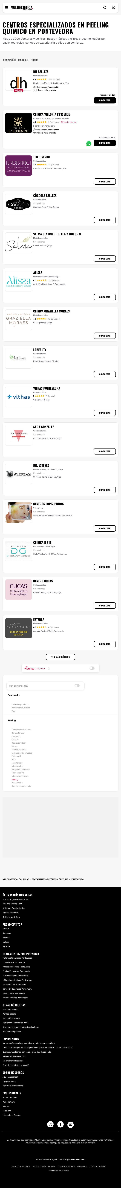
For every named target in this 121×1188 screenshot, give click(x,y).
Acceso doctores (10, 1097)
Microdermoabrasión (21, 769)
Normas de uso (39, 1167)
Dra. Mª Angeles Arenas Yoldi (15, 899)
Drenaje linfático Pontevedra (15, 998)
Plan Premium (9, 1102)
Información (9, 60)
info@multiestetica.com (74, 1159)
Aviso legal (82, 1167)
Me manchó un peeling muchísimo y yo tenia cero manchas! (29, 1043)
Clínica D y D (42, 542)
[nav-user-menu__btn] (114, 7)
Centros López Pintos (48, 503)
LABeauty (39, 349)
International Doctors (12, 1115)
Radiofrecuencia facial (21, 786)
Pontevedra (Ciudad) (21, 707)
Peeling (15, 779)
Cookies (51, 1167)
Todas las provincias (20, 704)
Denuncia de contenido (13, 1086)
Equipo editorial (9, 1081)
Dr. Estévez (41, 465)
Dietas (14, 746)
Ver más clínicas (60, 656)
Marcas (6, 1106)
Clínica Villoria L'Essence (51, 114)
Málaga (6, 942)
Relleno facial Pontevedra (14, 993)
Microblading (17, 766)
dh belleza (41, 71)
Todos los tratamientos (21, 729)
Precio (34, 60)
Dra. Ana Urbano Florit (12, 904)
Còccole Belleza (45, 195)
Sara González (43, 426)
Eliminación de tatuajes (22, 753)
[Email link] (70, 1125)
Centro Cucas (43, 581)
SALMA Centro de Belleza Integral (57, 234)
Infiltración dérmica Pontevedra (16, 967)
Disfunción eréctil (10, 1009)
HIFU (14, 759)
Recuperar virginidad (12, 1031)
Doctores (23, 60)
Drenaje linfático (19, 749)
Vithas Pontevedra (46, 388)
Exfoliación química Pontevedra (16, 971)
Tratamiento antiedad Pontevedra (17, 958)
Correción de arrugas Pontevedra (17, 989)
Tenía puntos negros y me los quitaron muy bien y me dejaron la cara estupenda (37, 1047)
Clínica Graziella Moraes (51, 311)
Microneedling (18, 773)
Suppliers (7, 1110)
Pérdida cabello (9, 1014)
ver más (65, 118)
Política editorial (98, 1167)
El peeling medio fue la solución (16, 1065)
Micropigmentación (20, 776)
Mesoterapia (17, 763)
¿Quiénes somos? (10, 1077)
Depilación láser (19, 743)
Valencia (6, 937)
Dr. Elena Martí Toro (11, 917)
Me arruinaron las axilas (13, 1061)
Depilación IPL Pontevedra (14, 984)
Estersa (38, 619)
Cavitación (16, 736)
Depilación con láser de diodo (16, 1022)
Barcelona (7, 933)
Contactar (104, 100)
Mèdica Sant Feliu (10, 912)
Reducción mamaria (11, 1018)
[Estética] (22, 8)
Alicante (6, 946)
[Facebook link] (60, 1125)
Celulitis (15, 739)
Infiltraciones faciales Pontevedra (17, 980)
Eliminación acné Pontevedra (15, 975)
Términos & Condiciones (59, 1171)
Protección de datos (21, 1167)
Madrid (6, 928)
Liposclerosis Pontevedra (14, 962)
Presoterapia (17, 783)
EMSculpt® (16, 756)
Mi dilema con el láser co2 (14, 1056)
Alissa (37, 272)
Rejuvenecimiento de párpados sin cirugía (21, 1027)
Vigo (13, 711)
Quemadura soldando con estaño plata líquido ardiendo (27, 1052)
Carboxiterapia (18, 733)
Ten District (41, 157)
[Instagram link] (50, 1125)
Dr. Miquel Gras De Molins (14, 908)
